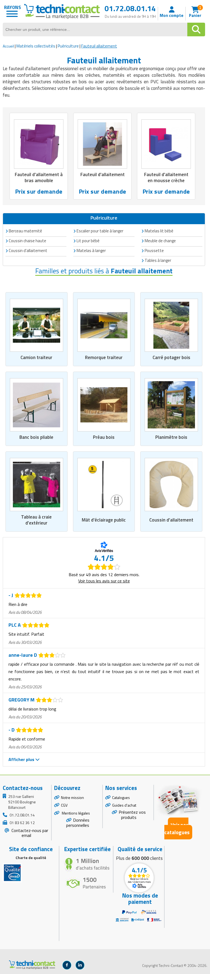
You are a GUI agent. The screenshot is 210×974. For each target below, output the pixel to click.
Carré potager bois (171, 357)
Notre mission (72, 797)
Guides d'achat (124, 805)
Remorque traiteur (103, 357)
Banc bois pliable (36, 437)
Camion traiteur (36, 357)
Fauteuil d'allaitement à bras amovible (39, 177)
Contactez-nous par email (29, 833)
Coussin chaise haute (27, 241)
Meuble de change (160, 241)
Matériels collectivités (35, 46)
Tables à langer (158, 260)
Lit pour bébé (88, 241)
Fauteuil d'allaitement (102, 174)
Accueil (8, 46)
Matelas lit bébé (159, 231)
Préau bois (104, 437)
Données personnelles (77, 822)
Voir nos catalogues (176, 828)
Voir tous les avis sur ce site (104, 581)
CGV (64, 805)
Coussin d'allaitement (171, 519)
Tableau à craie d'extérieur (36, 519)
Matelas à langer (91, 250)
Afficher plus (21, 759)
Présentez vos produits (132, 814)
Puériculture (68, 46)
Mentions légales (75, 813)
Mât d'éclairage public (104, 519)
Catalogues (121, 797)
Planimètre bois (171, 437)
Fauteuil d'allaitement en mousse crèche (166, 177)
